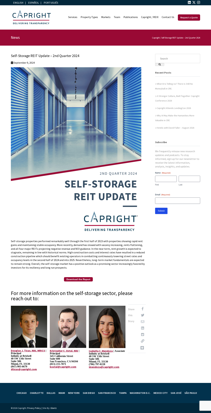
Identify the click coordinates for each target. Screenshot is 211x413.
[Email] (142, 322)
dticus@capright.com (24, 369)
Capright (156, 37)
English (18, 2)
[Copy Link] (142, 341)
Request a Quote (189, 17)
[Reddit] (142, 335)
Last (180, 184)
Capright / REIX (149, 17)
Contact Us (168, 17)
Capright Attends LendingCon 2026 (174, 108)
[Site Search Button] (159, 64)
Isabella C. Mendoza (101, 351)
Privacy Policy (34, 408)
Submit (161, 211)
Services (72, 17)
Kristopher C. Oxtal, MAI (64, 350)
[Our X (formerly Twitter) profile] (194, 3)
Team (117, 17)
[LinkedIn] (142, 329)
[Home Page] (31, 17)
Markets (105, 17)
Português (51, 2)
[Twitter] (142, 316)
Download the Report (78, 279)
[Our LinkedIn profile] (189, 3)
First (157, 184)
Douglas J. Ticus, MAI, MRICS (28, 350)
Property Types (89, 17)
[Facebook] (142, 309)
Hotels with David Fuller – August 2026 (175, 127)
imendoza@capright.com (104, 367)
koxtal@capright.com (63, 366)
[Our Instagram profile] (198, 3)
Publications (130, 17)
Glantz (53, 408)
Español (33, 2)
